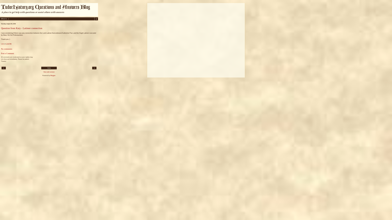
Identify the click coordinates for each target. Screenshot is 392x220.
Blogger (52, 75)
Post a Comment (7, 53)
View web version (49, 72)
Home (49, 68)
